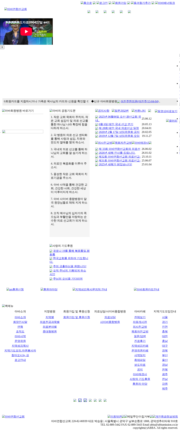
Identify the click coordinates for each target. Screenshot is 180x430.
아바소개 (20, 317)
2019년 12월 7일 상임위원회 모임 (119, 135)
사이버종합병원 (110, 321)
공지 (140, 369)
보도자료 (140, 364)
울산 (165, 360)
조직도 (20, 331)
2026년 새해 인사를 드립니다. (117, 152)
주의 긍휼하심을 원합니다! (69, 266)
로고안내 (20, 360)
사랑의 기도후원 (140, 379)
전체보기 (140, 317)
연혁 (20, 326)
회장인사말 (20, 321)
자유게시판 (140, 321)
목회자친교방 (139, 331)
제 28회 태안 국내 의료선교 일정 (119, 128)
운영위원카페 (139, 350)
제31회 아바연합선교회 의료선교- (119, 160)
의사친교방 (140, 326)
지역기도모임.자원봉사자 (20, 350)
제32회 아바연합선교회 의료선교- (119, 156)
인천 (165, 326)
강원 (165, 383)
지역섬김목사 (20, 345)
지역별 (50, 317)
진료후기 (140, 340)
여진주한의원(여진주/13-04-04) (137, 101)
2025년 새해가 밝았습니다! (115, 164)
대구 (165, 345)
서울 (165, 317)
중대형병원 (50, 331)
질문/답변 (140, 336)
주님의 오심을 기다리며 (68, 278)
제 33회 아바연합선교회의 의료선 (119, 148)
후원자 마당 (140, 383)
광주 (165, 374)
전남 (165, 379)
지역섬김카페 (139, 345)
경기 (165, 321)
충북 (165, 331)
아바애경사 (140, 374)
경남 (165, 364)
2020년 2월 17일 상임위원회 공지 (119, 131)
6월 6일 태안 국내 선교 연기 (116, 124)
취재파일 (140, 360)
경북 (165, 350)
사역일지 (140, 355)
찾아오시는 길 (20, 355)
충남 (165, 340)
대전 (165, 336)
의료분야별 (50, 326)
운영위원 (20, 340)
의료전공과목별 (50, 321)
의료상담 (110, 317)
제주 (165, 388)
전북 (165, 369)
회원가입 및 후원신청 (76, 317)
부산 (165, 355)
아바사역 (20, 336)
